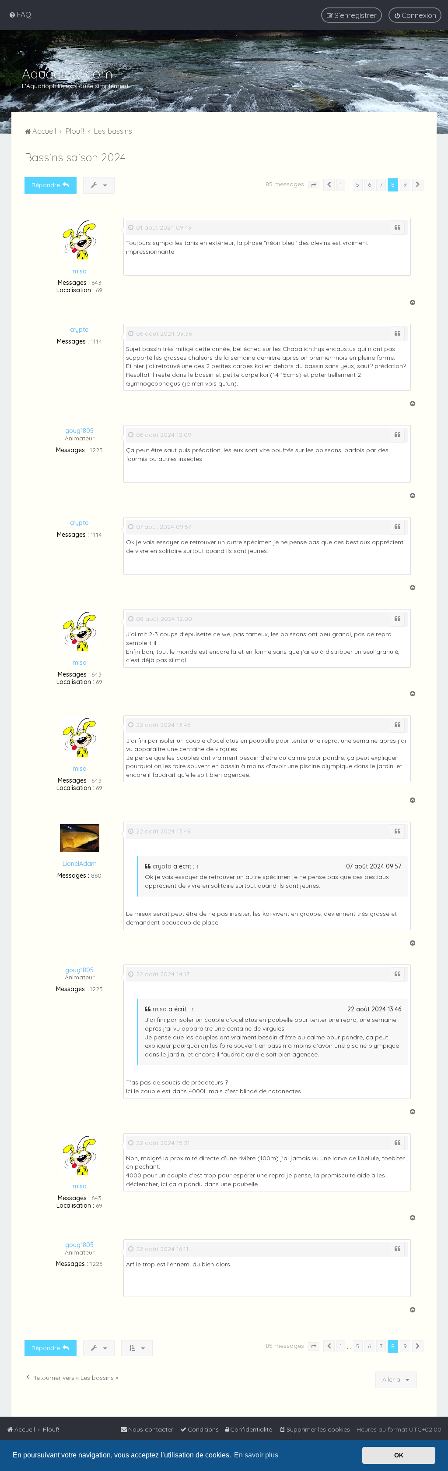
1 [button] (341, 184)
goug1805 (79, 431)
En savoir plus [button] (256, 1455)
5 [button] (357, 184)
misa (80, 271)
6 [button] (369, 184)
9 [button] (405, 184)
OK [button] (398, 1455)
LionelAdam (80, 864)
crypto (79, 329)
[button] (313, 185)
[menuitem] (20, 14)
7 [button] (381, 184)
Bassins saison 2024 (75, 157)
